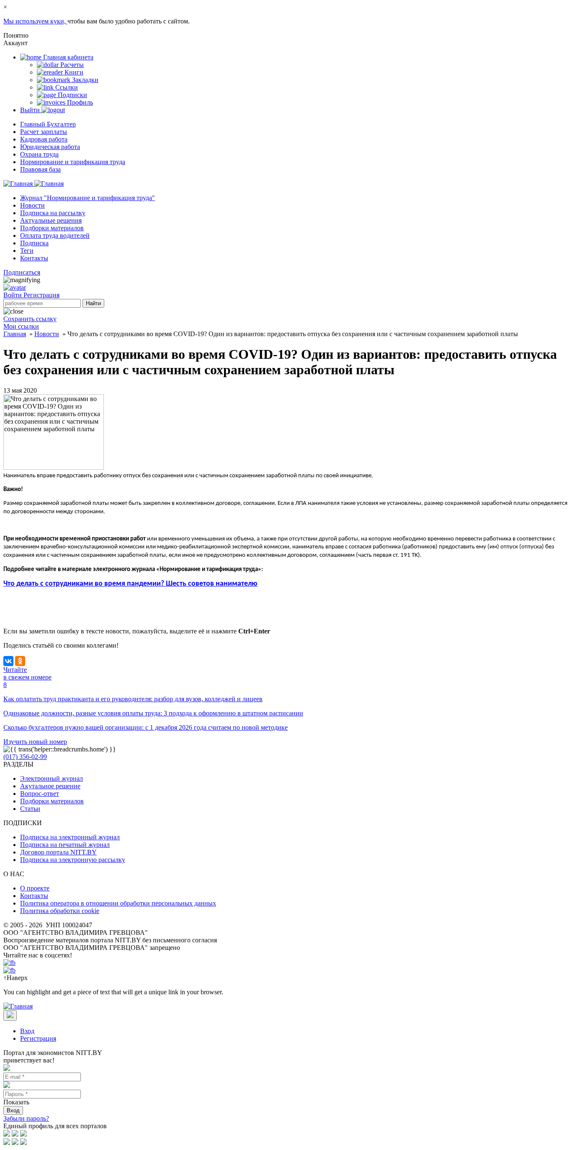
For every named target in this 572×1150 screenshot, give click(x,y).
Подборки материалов (52, 228)
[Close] (10, 1015)
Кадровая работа (43, 139)
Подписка (34, 243)
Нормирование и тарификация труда (72, 161)
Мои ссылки (21, 326)
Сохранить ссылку (30, 318)
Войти (13, 294)
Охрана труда (39, 154)
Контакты (34, 258)
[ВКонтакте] (8, 661)
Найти (93, 303)
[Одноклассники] (20, 661)
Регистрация (41, 294)
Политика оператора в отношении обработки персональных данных (118, 903)
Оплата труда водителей (55, 235)
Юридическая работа (50, 146)
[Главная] (33, 183)
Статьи (30, 808)
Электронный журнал (51, 778)
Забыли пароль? (26, 1118)
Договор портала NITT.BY (58, 852)
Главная (14, 333)
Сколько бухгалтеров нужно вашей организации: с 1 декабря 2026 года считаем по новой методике (145, 727)
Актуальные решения (51, 220)
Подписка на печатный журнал (65, 844)
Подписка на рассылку (52, 212)
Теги (26, 250)
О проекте (34, 888)
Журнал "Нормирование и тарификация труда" (87, 197)
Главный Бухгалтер (48, 124)
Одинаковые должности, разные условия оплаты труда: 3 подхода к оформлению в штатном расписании (153, 713)
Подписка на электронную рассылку (72, 859)
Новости (32, 205)
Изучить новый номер (35, 741)
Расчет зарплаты (43, 131)
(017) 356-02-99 (25, 756)
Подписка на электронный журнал (70, 837)
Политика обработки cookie (59, 910)
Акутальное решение (50, 786)
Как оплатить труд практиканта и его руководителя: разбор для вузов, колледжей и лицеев (133, 698)
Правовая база (40, 169)
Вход (27, 1030)
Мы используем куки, (35, 21)
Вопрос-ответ (39, 793)
